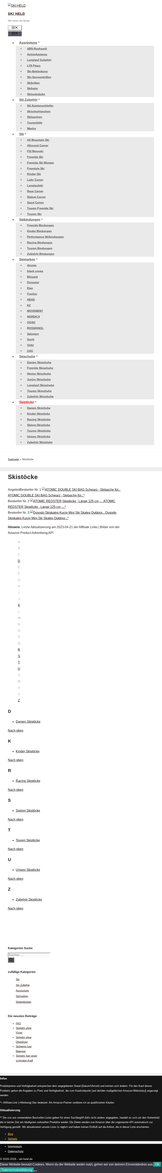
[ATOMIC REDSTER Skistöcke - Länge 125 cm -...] (66, 501)
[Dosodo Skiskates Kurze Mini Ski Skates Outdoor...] (67, 512)
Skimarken (27, 259)
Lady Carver (35, 179)
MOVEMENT (35, 310)
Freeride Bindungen (40, 225)
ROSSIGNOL (35, 328)
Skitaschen (34, 116)
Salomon (33, 333)
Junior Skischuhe (39, 379)
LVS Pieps (33, 65)
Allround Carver (37, 145)
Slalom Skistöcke (38, 425)
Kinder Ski (34, 174)
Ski (21, 134)
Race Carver (35, 191)
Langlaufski (35, 185)
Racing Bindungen (39, 242)
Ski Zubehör (28, 99)
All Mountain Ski (38, 139)
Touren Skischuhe (39, 390)
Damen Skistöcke (38, 407)
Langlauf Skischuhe (40, 385)
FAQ (18, 1023)
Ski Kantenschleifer (40, 105)
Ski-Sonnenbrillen (39, 77)
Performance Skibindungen (45, 236)
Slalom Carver (36, 197)
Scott (30, 339)
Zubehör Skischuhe (40, 396)
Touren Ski (34, 214)
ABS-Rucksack (37, 48)
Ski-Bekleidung (37, 71)
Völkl (30, 345)
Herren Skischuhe (39, 373)
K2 (29, 305)
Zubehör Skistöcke (40, 442)
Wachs (31, 128)
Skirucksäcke (36, 94)
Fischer (32, 293)
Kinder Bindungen (39, 231)
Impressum (15, 1146)
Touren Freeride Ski (40, 208)
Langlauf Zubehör (39, 59)
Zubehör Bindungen (40, 253)
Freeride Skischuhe (40, 367)
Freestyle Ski (35, 168)
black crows (35, 271)
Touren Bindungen (39, 248)
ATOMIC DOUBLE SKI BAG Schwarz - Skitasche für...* (46, 495)
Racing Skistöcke (39, 419)
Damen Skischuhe (39, 362)
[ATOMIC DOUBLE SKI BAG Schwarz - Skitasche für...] (81, 489)
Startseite (13, 459)
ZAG (30, 350)
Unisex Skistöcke (38, 436)
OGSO (31, 322)
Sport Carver (35, 202)
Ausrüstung (28, 42)
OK (157, 1164)
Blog (10, 1134)
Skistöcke (26, 402)
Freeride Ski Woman (40, 162)
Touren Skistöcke (39, 430)
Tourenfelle (34, 122)
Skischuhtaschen (39, 111)
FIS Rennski (35, 151)
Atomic (32, 265)
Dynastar (33, 282)
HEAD (31, 299)
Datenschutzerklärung (17, 1170)
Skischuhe (27, 356)
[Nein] (35, 1171)
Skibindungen (29, 219)
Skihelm (32, 88)
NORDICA (33, 316)
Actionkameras (37, 54)
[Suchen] (11, 960)
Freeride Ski (35, 156)
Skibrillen (33, 82)
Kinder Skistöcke (38, 413)
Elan (30, 288)
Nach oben (15, 730)
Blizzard (32, 276)
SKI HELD (16, 14)
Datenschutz (16, 1151)
